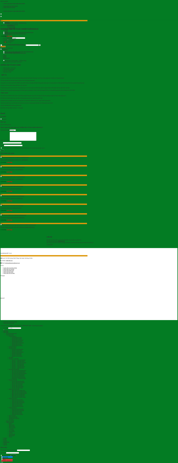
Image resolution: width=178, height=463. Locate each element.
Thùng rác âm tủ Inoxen (17, 414)
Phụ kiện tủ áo (9, 48)
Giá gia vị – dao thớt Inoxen (18, 366)
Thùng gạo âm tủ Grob (17, 405)
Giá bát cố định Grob (16, 354)
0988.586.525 (9, 260)
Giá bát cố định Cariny (17, 350)
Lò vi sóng (11, 430)
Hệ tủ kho (11, 419)
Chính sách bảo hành (8, 272)
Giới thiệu (7, 22)
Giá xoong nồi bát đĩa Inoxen (18, 377)
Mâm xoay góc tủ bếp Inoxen (19, 397)
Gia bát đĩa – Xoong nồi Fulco (19, 378)
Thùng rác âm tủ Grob (17, 413)
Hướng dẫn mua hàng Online (10, 6)
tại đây (63, 242)
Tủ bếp (5, 438)
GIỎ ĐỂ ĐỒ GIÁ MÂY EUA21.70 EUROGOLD (12, 179)
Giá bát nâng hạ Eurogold (18, 342)
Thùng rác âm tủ (13, 407)
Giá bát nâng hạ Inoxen (17, 345)
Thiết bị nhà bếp (11, 28)
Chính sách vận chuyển (9, 7)
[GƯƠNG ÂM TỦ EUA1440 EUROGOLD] (18, 32)
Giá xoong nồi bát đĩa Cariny (18, 372)
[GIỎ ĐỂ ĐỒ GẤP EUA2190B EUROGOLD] (14, 33)
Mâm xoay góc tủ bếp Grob (18, 395)
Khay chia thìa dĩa (13, 417)
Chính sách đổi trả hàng (9, 273)
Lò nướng (11, 429)
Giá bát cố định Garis (17, 353)
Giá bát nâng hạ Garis (17, 344)
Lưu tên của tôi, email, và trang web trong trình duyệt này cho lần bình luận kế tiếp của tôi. (23, 148)
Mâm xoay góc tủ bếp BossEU (19, 391)
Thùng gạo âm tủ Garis (17, 403)
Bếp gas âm (12, 435)
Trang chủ (3, 25)
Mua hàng (3, 46)
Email (2, 145)
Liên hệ (5, 444)
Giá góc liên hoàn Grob (17, 385)
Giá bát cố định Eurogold (17, 352)
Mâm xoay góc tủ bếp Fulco (18, 390)
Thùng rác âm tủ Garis (17, 411)
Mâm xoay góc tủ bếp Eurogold (19, 393)
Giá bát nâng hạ (12, 336)
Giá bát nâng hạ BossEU (17, 340)
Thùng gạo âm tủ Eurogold (18, 402)
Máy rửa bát (12, 426)
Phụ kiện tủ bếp (11, 26)
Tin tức (6, 35)
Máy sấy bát (12, 434)
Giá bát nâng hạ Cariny (17, 341)
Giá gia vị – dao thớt (13, 358)
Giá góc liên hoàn (13, 380)
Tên (2, 142)
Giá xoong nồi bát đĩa (14, 369)
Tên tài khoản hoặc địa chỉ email (9, 450)
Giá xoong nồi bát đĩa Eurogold (19, 373)
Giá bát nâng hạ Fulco (17, 337)
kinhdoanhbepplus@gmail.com (12, 263)
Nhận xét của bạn (5, 140)
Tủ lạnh (10, 433)
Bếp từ (10, 423)
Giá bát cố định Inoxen (17, 356)
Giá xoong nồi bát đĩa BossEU (19, 370)
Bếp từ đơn (11, 425)
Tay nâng (11, 357)
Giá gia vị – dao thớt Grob (18, 365)
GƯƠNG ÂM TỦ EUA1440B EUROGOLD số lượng (13, 45)
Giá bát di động (12, 346)
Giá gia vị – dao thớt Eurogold (19, 362)
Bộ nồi (10, 436)
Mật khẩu (3, 452)
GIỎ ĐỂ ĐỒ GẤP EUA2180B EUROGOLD (11, 208)
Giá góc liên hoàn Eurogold (18, 382)
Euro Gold (11, 40)
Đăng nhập (13, 455)
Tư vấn (5, 440)
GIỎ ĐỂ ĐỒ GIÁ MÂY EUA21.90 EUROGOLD (12, 169)
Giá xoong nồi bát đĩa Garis (18, 374)
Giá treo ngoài (12, 415)
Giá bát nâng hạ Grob (17, 338)
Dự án (6, 31)
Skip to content (4, 1)
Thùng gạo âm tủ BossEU (18, 401)
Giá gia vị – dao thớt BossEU (18, 360)
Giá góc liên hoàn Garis (17, 383)
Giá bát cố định (12, 348)
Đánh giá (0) (6, 58)
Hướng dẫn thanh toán (8, 270)
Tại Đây (21, 108)
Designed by (37, 325)
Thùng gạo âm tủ (13, 398)
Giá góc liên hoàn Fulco (17, 387)
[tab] (45, 55)
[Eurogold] (3, 49)
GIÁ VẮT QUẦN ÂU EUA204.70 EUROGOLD (12, 198)
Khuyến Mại (6, 442)
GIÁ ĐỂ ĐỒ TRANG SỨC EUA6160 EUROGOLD (12, 217)
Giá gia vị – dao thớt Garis (18, 364)
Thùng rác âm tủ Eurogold (18, 410)
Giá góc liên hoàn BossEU (18, 381)
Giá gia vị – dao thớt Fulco (18, 368)
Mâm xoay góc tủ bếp (14, 389)
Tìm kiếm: (5, 328)
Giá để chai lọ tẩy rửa (14, 418)
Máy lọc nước (12, 427)
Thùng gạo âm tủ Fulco (17, 399)
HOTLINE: (7, 461)
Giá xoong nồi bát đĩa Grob (18, 376)
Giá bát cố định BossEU (17, 349)
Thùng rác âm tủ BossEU (18, 409)
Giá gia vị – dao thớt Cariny (18, 361)
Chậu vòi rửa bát (11, 27)
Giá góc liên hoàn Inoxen (17, 386)
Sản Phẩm (5, 332)
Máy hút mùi (12, 431)
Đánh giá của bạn (5, 130)
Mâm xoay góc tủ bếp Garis (18, 394)
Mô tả (4, 55)
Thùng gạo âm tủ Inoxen (17, 406)
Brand (4, 57)
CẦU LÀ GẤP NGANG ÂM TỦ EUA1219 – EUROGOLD (14, 160)
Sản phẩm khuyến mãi (12, 24)
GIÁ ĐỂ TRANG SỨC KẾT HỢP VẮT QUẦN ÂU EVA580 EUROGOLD (18, 227)
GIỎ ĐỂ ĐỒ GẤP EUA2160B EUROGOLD (11, 188)
